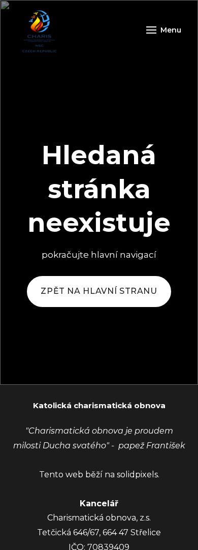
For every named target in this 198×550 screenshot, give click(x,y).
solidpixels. (138, 474)
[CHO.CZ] (39, 30)
